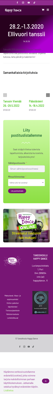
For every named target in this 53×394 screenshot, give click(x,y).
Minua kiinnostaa (16, 176)
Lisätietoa (8, 390)
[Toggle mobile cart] (43, 9)
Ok (45, 381)
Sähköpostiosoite (16, 162)
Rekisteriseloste (12, 314)
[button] (5, 95)
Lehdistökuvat (12, 318)
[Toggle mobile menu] (48, 9)
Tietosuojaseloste (13, 310)
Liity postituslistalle (17, 191)
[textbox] (21, 182)
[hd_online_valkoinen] (26, 212)
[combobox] (26, 182)
